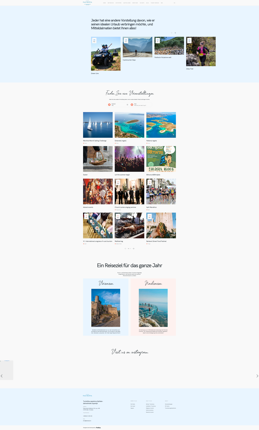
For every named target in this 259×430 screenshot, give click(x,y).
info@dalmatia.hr (87, 420)
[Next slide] (175, 33)
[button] (129, 390)
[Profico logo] (98, 427)
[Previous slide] (172, 33)
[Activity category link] (106, 55)
